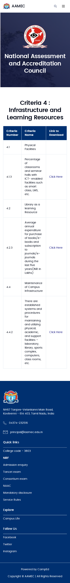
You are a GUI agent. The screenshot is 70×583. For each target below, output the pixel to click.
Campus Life (11, 518)
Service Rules (12, 500)
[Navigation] (63, 6)
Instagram (10, 551)
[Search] (55, 6)
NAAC (7, 486)
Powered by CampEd (35, 569)
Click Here (56, 177)
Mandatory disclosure (17, 493)
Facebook (9, 537)
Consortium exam (15, 479)
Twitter (7, 544)
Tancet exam (12, 472)
